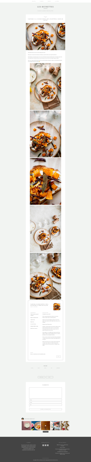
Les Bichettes (45, 7)
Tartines (45, 16)
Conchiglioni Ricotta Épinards (62, 451)
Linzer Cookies (62, 447)
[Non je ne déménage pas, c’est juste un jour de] (64, 425)
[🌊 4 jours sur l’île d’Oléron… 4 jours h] (55, 425)
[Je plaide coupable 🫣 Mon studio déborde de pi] (26, 425)
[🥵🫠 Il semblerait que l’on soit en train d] (35, 425)
